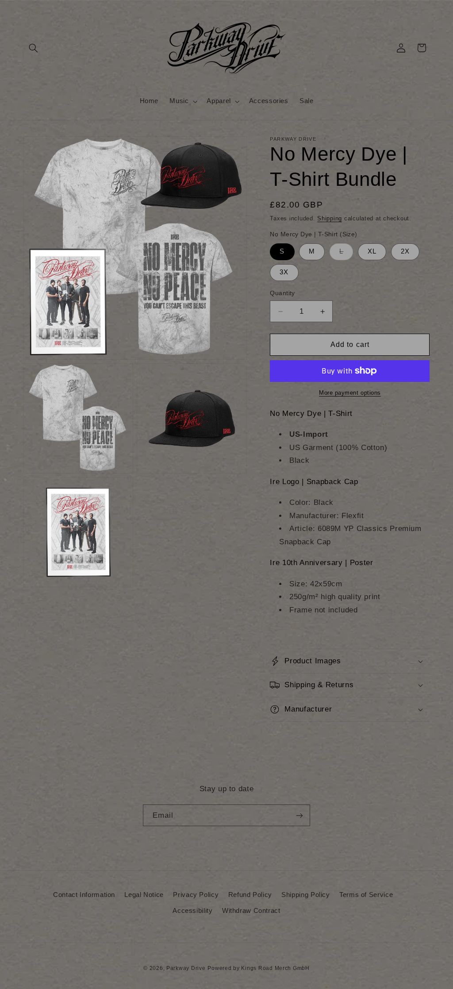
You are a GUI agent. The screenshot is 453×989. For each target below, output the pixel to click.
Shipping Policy (305, 894)
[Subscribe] (299, 815)
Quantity (282, 293)
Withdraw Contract (251, 910)
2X (405, 251)
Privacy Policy (196, 894)
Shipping (329, 219)
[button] (33, 48)
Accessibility (192, 910)
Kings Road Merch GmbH (275, 968)
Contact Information (84, 894)
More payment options (350, 393)
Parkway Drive (186, 968)
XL (372, 251)
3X (284, 272)
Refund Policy (250, 894)
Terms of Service (366, 894)
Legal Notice (144, 894)
